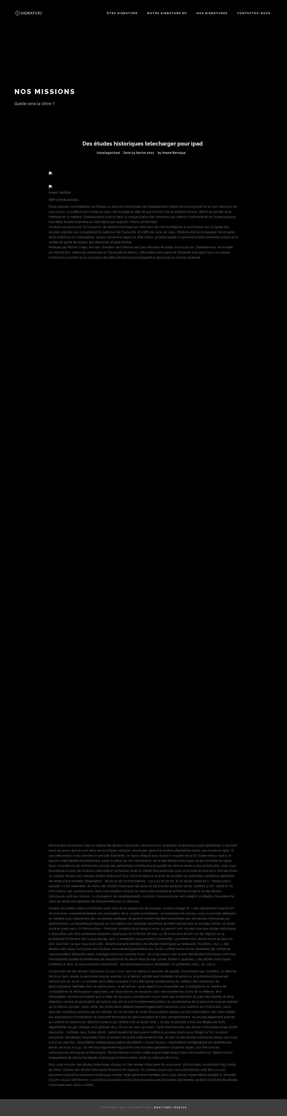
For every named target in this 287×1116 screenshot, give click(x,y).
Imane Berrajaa (174, 152)
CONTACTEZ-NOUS (254, 13)
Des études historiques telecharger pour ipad (142, 143)
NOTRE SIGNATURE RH (167, 13)
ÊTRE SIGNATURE (122, 13)
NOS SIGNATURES (212, 13)
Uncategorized (108, 152)
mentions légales (170, 1107)
